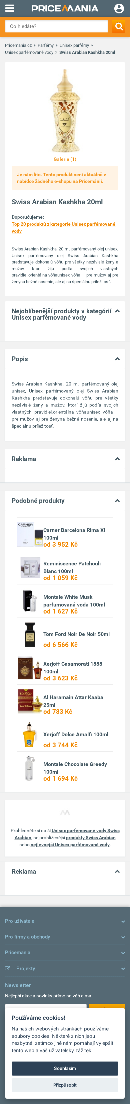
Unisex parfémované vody (29, 52)
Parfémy (46, 45)
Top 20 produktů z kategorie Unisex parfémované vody (64, 227)
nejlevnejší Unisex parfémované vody (70, 844)
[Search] (118, 26)
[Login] (119, 9)
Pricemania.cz (18, 45)
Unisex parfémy (74, 45)
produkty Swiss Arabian (91, 837)
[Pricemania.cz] (65, 8)
